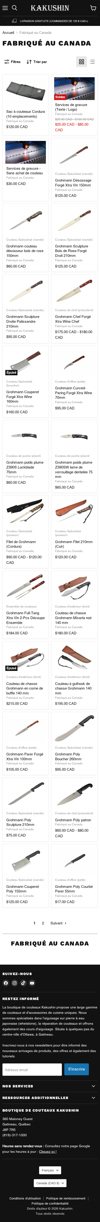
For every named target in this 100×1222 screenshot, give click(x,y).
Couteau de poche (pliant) (23, 456)
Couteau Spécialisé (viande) (74, 174)
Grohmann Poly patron (73, 820)
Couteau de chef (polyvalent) (74, 310)
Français (48, 1170)
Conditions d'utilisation (25, 1198)
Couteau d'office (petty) (70, 381)
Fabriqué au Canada (20, 121)
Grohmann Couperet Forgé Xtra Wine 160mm (22, 396)
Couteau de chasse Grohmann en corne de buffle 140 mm (24, 688)
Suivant (56, 923)
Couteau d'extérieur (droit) (72, 606)
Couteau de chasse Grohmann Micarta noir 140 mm (73, 617)
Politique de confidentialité (50, 1203)
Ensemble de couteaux (21, 606)
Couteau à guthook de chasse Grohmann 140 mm (73, 688)
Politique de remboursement (65, 1198)
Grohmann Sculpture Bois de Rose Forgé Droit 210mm (71, 251)
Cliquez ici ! (48, 1151)
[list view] (92, 61)
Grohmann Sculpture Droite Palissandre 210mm (22, 321)
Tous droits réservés (50, 1213)
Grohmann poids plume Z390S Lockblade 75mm (24, 467)
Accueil (8, 33)
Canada (47, 1183)
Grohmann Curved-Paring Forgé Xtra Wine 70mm (73, 393)
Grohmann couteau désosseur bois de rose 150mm (24, 251)
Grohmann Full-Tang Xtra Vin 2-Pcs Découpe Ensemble (25, 617)
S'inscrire (76, 1069)
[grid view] (81, 61)
